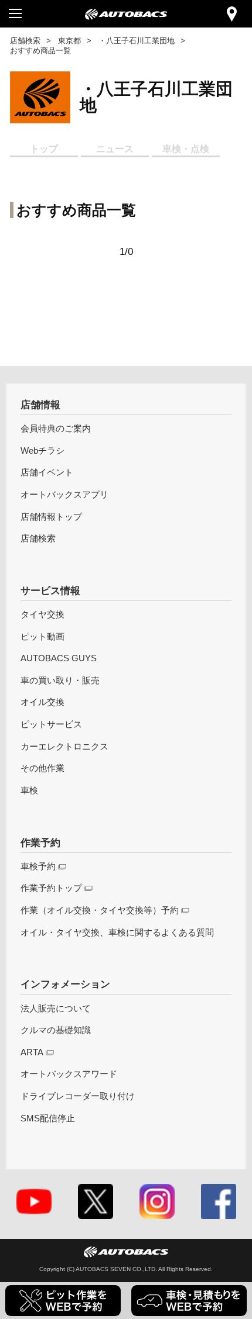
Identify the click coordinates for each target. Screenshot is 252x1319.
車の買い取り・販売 (60, 680)
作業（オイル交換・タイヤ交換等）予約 (100, 910)
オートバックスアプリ (64, 494)
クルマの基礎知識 (56, 1030)
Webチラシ (42, 450)
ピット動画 (42, 636)
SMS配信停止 (48, 1118)
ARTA (32, 1052)
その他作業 (42, 768)
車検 (29, 790)
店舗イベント (47, 472)
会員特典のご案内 (56, 428)
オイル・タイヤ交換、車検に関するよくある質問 (117, 932)
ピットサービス (51, 724)
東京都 (69, 40)
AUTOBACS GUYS (59, 658)
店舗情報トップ (51, 517)
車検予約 (38, 866)
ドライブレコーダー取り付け (78, 1096)
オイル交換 (42, 702)
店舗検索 (25, 40)
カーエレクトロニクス (64, 746)
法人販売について (56, 1008)
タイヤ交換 (42, 614)
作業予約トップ (51, 888)
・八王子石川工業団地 (136, 40)
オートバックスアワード (69, 1074)
